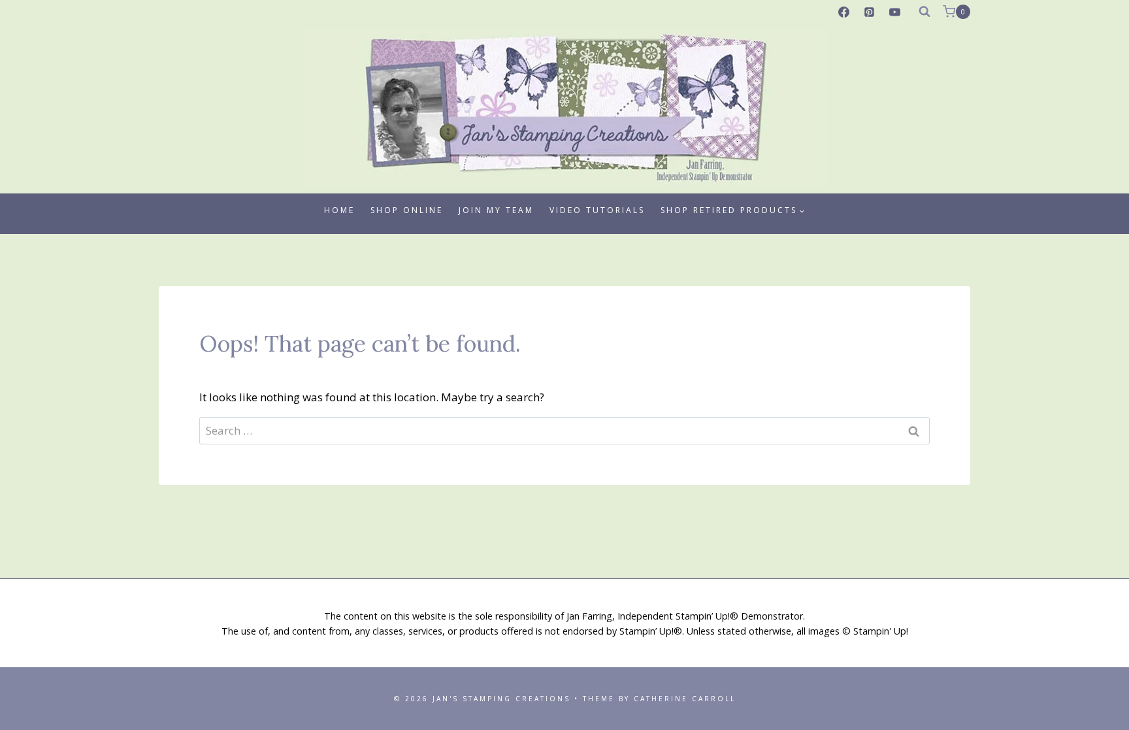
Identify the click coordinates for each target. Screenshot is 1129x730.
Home (339, 210)
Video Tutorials (597, 210)
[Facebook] (844, 12)
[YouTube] (895, 12)
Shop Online (406, 210)
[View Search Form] (924, 12)
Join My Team (496, 210)
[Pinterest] (870, 12)
